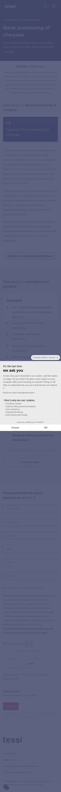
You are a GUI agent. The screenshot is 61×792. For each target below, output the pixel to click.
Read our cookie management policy (18, 393)
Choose (15, 427)
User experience (13, 409)
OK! (46, 427)
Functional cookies (14, 404)
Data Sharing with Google (17, 415)
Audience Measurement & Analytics (21, 406)
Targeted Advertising (14, 412)
